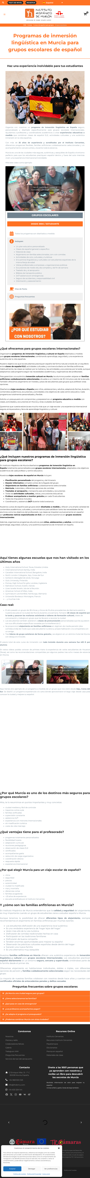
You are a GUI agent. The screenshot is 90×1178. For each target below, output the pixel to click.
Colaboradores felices (14, 1044)
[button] (59, 1148)
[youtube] (20, 1094)
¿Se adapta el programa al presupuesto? (23, 1014)
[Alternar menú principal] (4, 14)
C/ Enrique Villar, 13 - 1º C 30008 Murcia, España (19, 1073)
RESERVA (31, 3)
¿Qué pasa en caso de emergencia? (21, 1004)
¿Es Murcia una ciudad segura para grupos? (24, 993)
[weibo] (29, 1094)
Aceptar (12, 1169)
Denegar (31, 1169)
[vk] (24, 1094)
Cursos (29, 25)
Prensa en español (55, 1051)
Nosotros (9, 1036)
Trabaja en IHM (11, 1051)
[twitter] (11, 1094)
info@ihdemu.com (17, 1085)
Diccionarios (52, 1048)
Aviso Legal (46, 1174)
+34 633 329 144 (15, 1090)
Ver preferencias (50, 1169)
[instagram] (15, 1094)
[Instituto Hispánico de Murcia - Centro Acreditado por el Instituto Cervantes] (59, 14)
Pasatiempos (52, 1044)
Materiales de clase (55, 1055)
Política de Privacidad (34, 1174)
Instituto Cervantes (55, 1036)
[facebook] (6, 1094)
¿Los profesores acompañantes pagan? (22, 1009)
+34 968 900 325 (16, 1080)
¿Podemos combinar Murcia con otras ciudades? (27, 1019)
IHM (24, 25)
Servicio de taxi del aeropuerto (18, 1059)
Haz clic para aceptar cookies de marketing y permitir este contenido (45, 188)
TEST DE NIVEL (15, 3)
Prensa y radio (11, 1040)
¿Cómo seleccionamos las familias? (21, 998)
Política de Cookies (19, 1174)
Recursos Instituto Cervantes (59, 1040)
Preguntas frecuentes (15, 1055)
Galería (8, 1048)
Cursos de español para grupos (43, 25)
